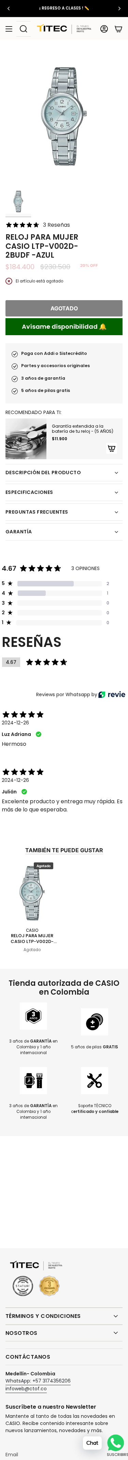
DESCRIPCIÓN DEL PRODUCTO (43, 472)
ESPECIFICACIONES (29, 492)
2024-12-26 (15, 722)
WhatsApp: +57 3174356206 (38, 1380)
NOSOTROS (21, 1333)
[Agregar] (111, 448)
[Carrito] (118, 29)
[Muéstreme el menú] (9, 29)
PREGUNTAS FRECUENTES (36, 512)
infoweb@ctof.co (26, 1388)
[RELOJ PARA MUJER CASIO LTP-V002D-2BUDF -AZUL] (32, 893)
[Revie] (111, 694)
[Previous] (8, 8)
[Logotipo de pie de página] (36, 1279)
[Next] (119, 8)
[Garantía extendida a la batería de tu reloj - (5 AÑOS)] (25, 438)
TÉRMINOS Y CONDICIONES (43, 1316)
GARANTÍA (18, 531)
